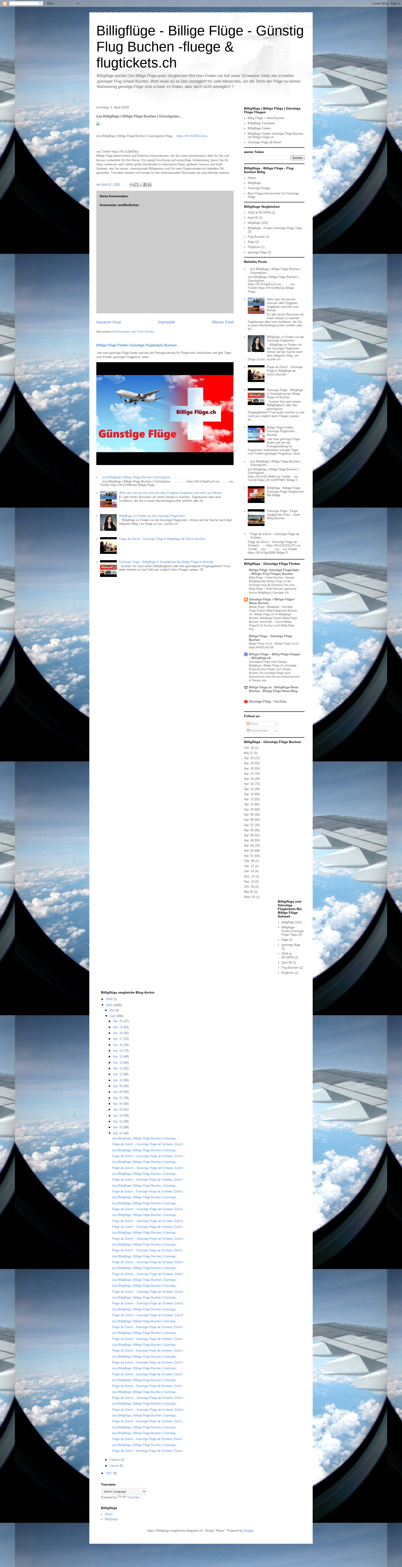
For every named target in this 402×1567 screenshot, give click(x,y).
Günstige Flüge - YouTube (267, 701)
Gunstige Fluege (259, 188)
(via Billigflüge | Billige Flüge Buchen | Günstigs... (145, 1138)
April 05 (253, 217)
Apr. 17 (249, 773)
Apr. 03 (249, 845)
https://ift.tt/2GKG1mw (192, 136)
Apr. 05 (249, 835)
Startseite (166, 322)
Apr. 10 (249, 809)
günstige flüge (257, 252)
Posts (254, 724)
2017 (109, 1473)
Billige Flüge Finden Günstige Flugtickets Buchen (136, 345)
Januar (115, 1465)
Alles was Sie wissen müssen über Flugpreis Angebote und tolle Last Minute (170, 493)
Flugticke (254, 247)
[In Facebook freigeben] (145, 184)
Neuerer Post (108, 322)
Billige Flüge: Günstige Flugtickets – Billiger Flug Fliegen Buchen (274, 572)
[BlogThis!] (136, 184)
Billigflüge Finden (259, 128)
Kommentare (259, 730)
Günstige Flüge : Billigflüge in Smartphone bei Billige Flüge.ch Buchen (166, 562)
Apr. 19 (249, 763)
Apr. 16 (249, 778)
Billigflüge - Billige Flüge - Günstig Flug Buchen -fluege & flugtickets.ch (200, 46)
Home (252, 178)
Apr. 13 (249, 794)
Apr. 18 (249, 768)
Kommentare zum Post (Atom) (133, 331)
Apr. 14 (249, 789)
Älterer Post (223, 322)
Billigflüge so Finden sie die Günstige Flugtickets (152, 516)
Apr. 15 (249, 784)
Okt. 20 (249, 748)
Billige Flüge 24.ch (261, 643)
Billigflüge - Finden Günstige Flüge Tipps (275, 228)
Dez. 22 (249, 876)
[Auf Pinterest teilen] (149, 184)
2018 (109, 1005)
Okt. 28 (249, 886)
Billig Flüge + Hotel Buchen (266, 118)
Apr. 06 (249, 830)
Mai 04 (248, 892)
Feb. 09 (249, 861)
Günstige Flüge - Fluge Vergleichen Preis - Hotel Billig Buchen (283, 514)
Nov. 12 (249, 881)
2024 (109, 999)
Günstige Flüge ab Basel (264, 142)
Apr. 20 (249, 758)
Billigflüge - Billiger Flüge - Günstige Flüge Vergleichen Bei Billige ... (285, 491)
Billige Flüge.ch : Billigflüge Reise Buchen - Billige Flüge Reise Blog (273, 689)
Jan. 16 (249, 871)
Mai (112, 1010)
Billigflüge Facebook (261, 123)
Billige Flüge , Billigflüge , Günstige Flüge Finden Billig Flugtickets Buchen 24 (273, 610)
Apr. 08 (249, 819)
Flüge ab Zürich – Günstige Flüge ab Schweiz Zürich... (149, 1144)
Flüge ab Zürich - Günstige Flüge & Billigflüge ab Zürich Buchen (162, 539)
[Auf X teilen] (140, 184)
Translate (133, 1497)
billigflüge (254, 222)
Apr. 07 (249, 825)
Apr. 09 (249, 814)
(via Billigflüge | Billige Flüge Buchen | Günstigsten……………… (145, 477)
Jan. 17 (249, 866)
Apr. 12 (249, 799)
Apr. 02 (249, 850)
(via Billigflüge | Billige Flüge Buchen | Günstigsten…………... (275, 463)
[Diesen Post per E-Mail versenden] (132, 184)
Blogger (249, 1530)
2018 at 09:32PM (259, 212)
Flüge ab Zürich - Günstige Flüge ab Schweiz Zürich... (148, 1179)
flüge (251, 242)
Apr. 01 (249, 855)
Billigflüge (254, 183)
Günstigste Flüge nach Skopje (268, 661)
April (113, 1016)
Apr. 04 (249, 840)
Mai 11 (248, 753)
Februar (115, 1459)
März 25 (249, 897)
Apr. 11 (248, 804)
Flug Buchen (256, 236)
